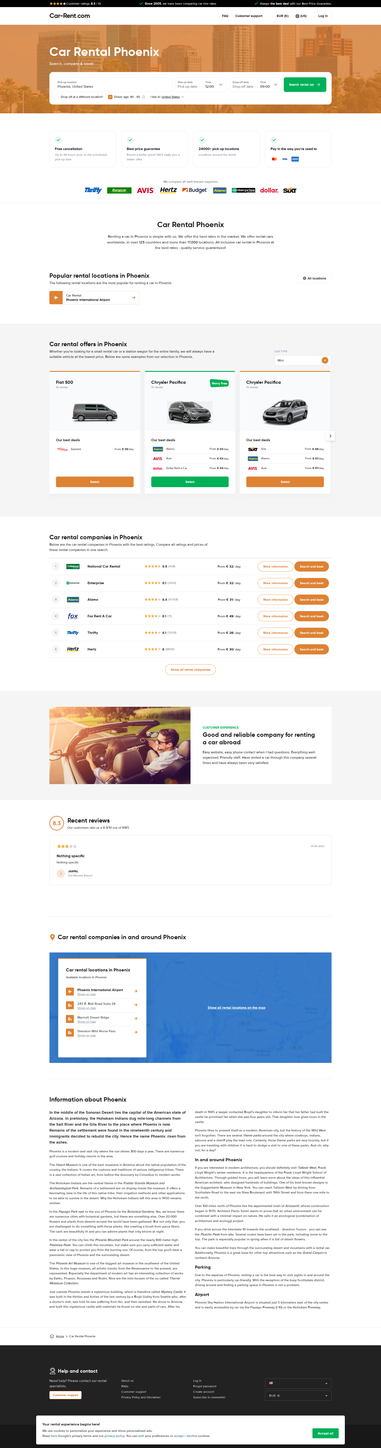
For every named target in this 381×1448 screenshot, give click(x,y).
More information (275, 566)
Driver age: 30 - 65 (127, 97)
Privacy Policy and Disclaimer (141, 1397)
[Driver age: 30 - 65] (110, 97)
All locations (317, 278)
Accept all (325, 1433)
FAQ (225, 15)
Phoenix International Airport (88, 297)
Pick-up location (67, 82)
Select (94, 481)
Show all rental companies (190, 669)
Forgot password (204, 1386)
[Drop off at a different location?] (57, 97)
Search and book (311, 566)
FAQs (125, 1386)
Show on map (86, 994)
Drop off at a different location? (81, 97)
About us (127, 1381)
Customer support (248, 15)
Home (60, 1336)
